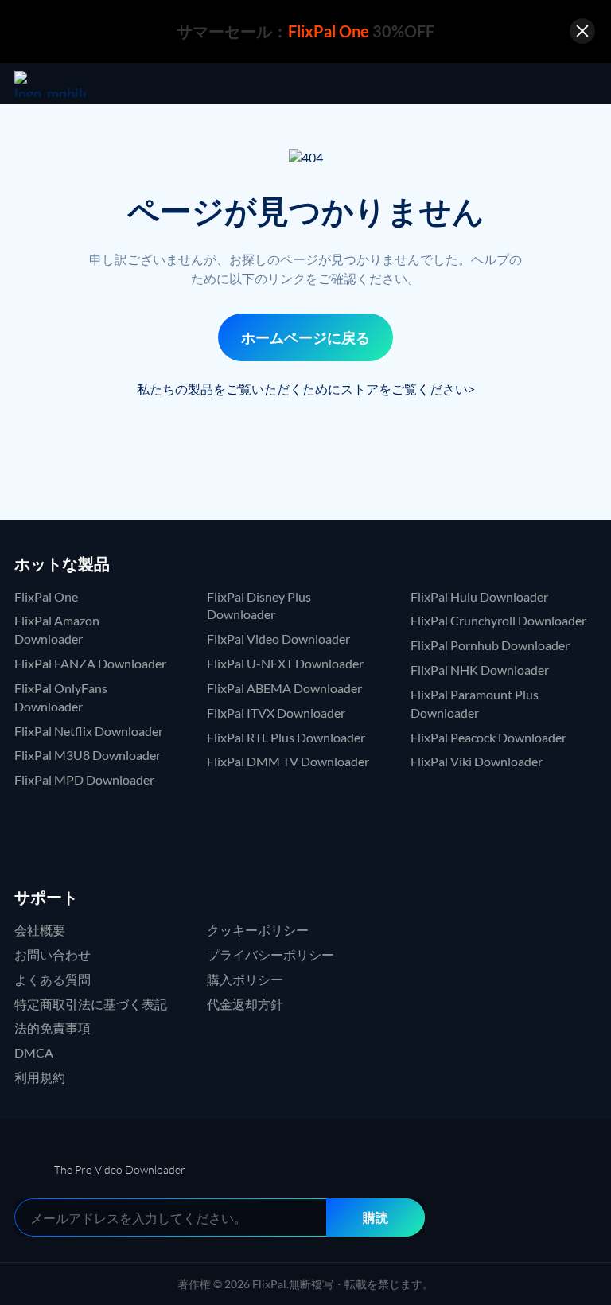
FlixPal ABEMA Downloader (284, 687)
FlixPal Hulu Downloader (479, 596)
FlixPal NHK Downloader (480, 669)
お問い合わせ (52, 954)
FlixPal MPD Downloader (84, 779)
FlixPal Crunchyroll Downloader (498, 620)
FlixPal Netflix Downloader (88, 730)
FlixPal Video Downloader (278, 638)
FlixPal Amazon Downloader (56, 629)
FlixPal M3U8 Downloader (87, 754)
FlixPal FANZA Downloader (90, 663)
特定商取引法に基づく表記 (90, 1003)
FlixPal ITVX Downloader (276, 712)
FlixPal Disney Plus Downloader (259, 605)
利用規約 (39, 1077)
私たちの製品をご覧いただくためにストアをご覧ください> (306, 388)
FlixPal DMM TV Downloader (288, 761)
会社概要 (39, 929)
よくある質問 (52, 979)
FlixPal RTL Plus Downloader (286, 737)
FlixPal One (46, 596)
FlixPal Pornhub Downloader (490, 644)
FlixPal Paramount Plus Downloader (475, 703)
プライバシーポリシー (270, 954)
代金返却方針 (245, 1003)
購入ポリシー (245, 979)
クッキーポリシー (258, 929)
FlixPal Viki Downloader (477, 761)
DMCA (33, 1052)
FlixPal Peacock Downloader (488, 737)
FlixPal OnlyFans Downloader (60, 697)
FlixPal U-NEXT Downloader (285, 663)
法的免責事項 (52, 1027)
